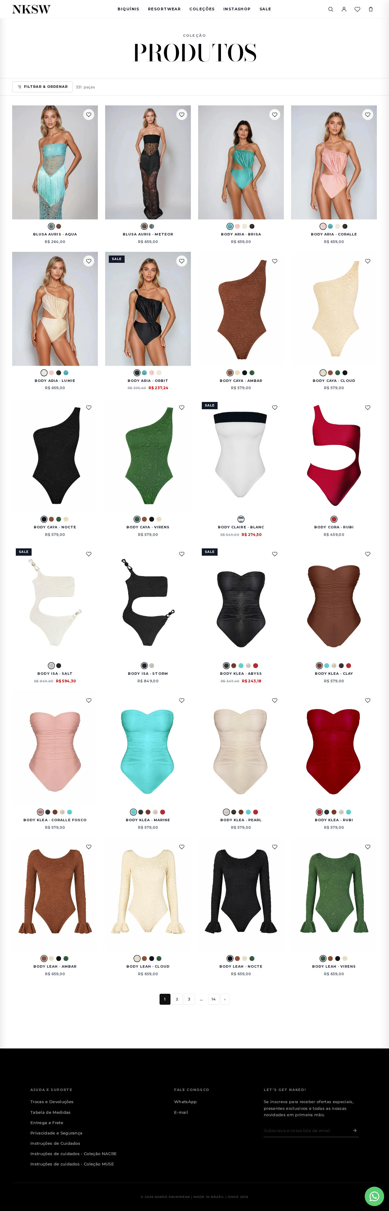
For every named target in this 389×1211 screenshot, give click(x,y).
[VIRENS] (252, 372)
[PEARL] (248, 665)
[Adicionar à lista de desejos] (88, 114)
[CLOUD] (237, 372)
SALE (265, 9)
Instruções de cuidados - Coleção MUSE (72, 1163)
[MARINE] (241, 665)
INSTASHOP (237, 9)
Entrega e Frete (46, 1122)
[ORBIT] (252, 226)
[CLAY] (233, 665)
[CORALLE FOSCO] (40, 812)
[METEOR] (58, 226)
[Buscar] (331, 9)
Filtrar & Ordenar (46, 86)
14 (214, 999)
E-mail (181, 1112)
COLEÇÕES (202, 9)
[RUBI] (334, 519)
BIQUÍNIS (128, 9)
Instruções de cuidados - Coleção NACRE (73, 1153)
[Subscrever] (353, 1130)
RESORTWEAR (164, 9)
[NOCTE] (244, 372)
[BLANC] (241, 519)
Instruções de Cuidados (55, 1143)
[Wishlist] (357, 9)
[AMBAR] (230, 372)
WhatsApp (185, 1101)
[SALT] (51, 665)
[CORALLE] (237, 226)
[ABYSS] (226, 665)
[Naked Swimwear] (31, 9)
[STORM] (58, 665)
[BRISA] (230, 226)
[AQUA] (51, 226)
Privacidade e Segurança (56, 1132)
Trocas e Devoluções (52, 1101)
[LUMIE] (244, 226)
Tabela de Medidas (50, 1112)
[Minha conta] (344, 9)
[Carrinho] (371, 9)
